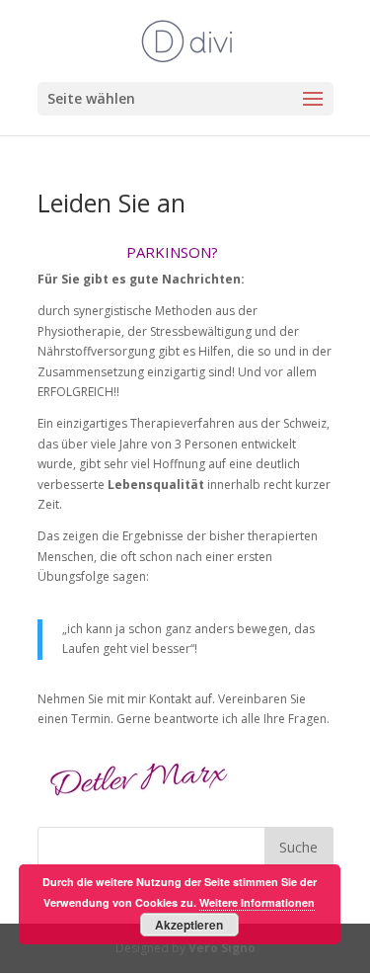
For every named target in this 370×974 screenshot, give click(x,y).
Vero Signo (222, 947)
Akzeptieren (189, 924)
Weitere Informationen (257, 902)
